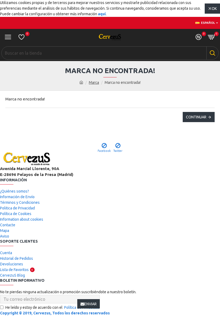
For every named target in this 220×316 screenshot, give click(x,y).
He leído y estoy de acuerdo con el (52, 307)
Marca (94, 82)
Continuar (196, 117)
